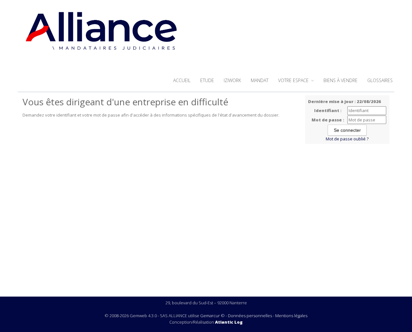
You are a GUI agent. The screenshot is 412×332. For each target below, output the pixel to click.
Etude (207, 80)
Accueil (182, 80)
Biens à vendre (340, 80)
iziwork (232, 80)
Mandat (259, 80)
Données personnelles (250, 315)
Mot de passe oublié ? (347, 139)
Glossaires (380, 80)
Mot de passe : (328, 120)
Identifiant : (328, 110)
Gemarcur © (212, 315)
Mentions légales (291, 315)
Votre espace (294, 80)
